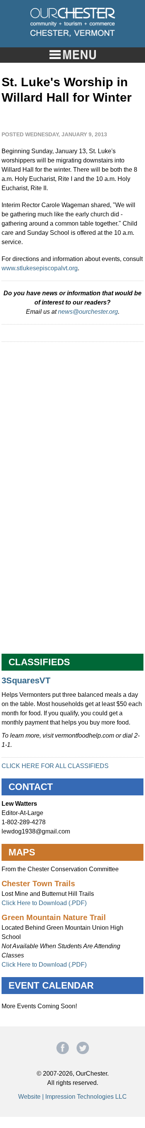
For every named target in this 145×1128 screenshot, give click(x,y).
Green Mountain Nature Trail (54, 917)
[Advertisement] (72, 422)
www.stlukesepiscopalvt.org (40, 268)
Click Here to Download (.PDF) (44, 903)
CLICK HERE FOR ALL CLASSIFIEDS (55, 766)
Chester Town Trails (38, 883)
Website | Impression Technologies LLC (72, 1096)
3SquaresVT (26, 680)
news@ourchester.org (88, 311)
